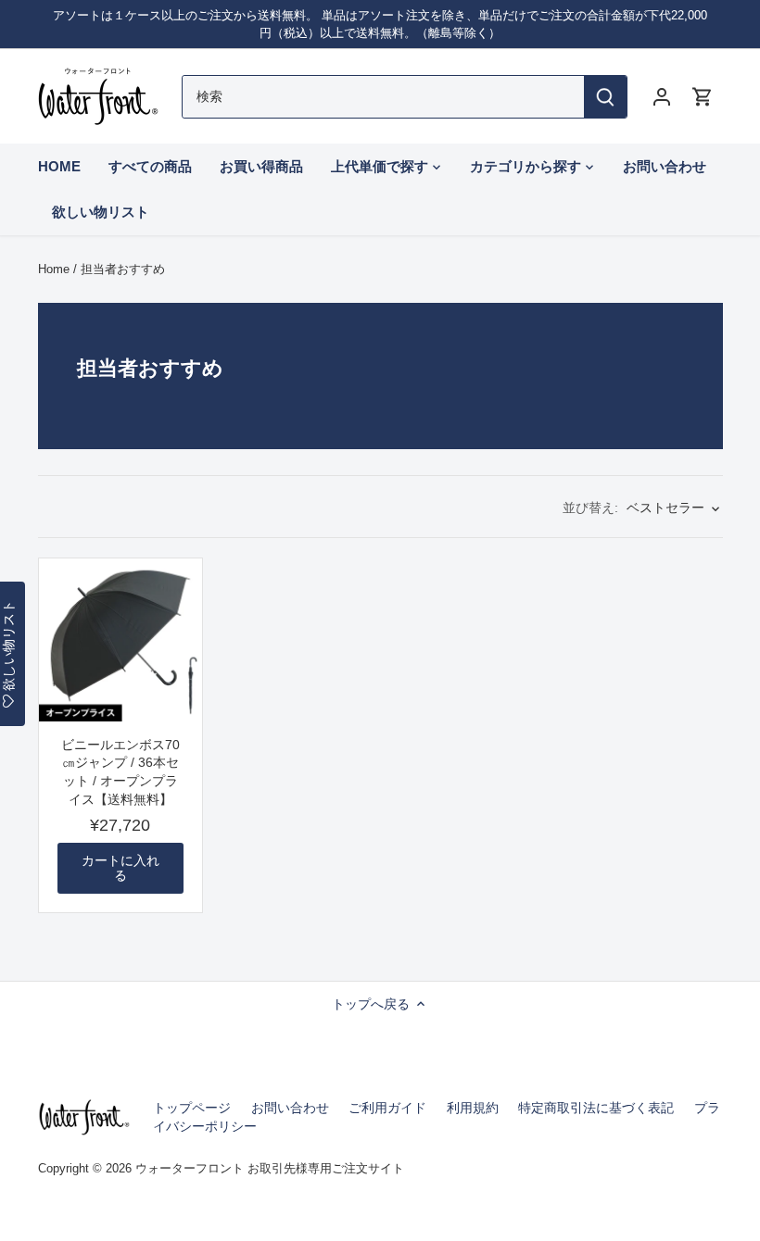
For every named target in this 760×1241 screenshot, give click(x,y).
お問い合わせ (290, 1107)
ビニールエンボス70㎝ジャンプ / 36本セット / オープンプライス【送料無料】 (120, 772)
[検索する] (605, 97)
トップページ (192, 1107)
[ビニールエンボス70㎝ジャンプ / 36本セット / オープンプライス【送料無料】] (120, 639)
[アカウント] (661, 96)
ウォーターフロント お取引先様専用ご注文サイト (269, 1168)
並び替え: (590, 507)
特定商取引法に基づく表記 (596, 1107)
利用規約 (473, 1107)
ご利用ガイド (387, 1107)
